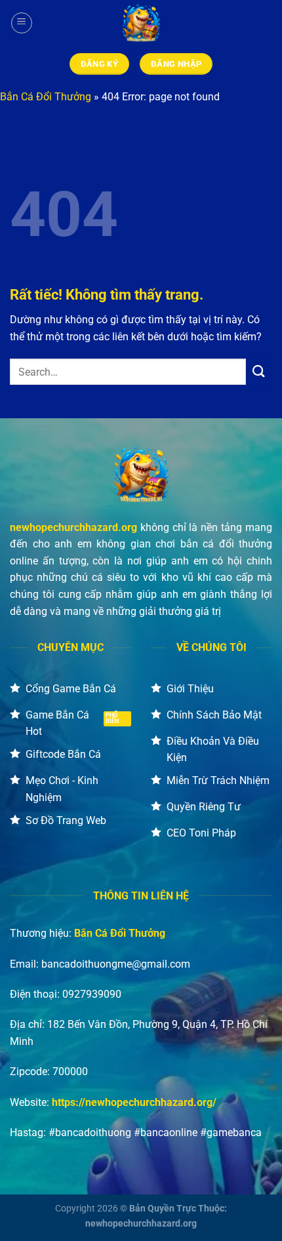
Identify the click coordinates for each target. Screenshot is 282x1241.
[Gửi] (259, 372)
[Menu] (21, 22)
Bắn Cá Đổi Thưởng (45, 96)
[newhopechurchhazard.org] (141, 23)
